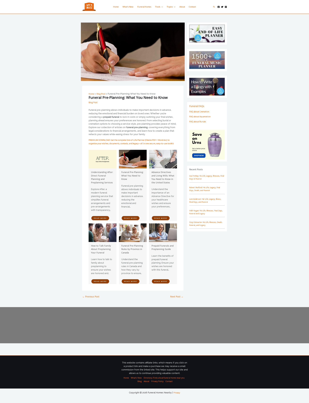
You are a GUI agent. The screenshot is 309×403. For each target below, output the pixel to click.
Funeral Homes (144, 6)
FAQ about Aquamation (200, 116)
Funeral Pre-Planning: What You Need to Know (132, 175)
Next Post (176, 296)
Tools (157, 6)
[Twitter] (222, 7)
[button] (214, 7)
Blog (139, 381)
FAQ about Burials (197, 121)
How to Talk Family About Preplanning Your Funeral (101, 249)
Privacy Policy (157, 381)
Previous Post (90, 296)
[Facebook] (219, 7)
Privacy (176, 392)
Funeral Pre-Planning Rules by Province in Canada (132, 249)
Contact (192, 6)
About (182, 6)
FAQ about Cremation (199, 111)
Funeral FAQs (196, 106)
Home (116, 6)
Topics (170, 6)
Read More (100, 218)
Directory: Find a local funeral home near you (164, 377)
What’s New (128, 6)
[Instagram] (226, 7)
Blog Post (93, 102)
